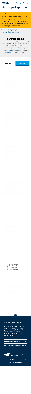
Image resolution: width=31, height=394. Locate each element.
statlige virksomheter (21, 41)
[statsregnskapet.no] (5, 3)
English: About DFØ (15, 362)
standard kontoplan (18, 48)
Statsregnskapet (12, 30)
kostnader (8, 52)
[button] (15, 13)
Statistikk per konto (14, 266)
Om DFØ (11, 360)
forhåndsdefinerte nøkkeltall (10, 47)
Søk (17, 3)
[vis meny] (27, 3)
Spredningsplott (13, 264)
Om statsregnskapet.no (12, 341)
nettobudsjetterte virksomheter (9, 50)
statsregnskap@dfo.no (18, 345)
